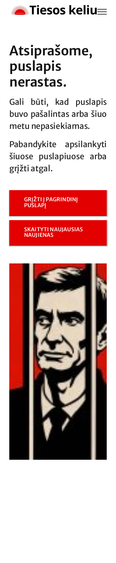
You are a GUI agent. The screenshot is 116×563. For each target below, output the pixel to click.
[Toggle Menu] (102, 12)
